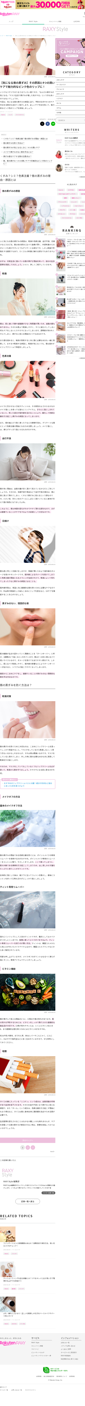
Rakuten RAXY (10, 14)
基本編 (13, 1289)
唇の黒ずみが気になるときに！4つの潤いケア (21, 147)
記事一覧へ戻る (27, 1201)
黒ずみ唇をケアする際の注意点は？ (17, 156)
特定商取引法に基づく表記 (69, 1359)
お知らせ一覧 (65, 1342)
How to (3, 114)
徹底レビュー (76, 198)
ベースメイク (9, 111)
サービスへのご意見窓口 (69, 1352)
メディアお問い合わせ (68, 1346)
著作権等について (61, 1376)
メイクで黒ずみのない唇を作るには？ (18, 152)
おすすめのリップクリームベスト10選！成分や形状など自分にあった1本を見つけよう (28, 784)
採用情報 (72, 1376)
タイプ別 (79, 218)
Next (52, 1151)
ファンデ (14, 1253)
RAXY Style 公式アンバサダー (67, 194)
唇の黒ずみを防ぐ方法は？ (14, 143)
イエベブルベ (78, 206)
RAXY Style (33, 21)
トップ (11, 21)
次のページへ (27, 1140)
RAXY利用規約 (66, 1356)
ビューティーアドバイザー (40, 1356)
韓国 (65, 198)
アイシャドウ (62, 202)
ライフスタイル (20, 114)
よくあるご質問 (66, 1349)
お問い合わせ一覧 (16, 1390)
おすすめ (14, 1324)
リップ (10, 114)
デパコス (72, 214)
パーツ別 (22, 1324)
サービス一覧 (4, 1390)
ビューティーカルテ (37, 1352)
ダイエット (61, 214)
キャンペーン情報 (55, 21)
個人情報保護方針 (49, 1376)
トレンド (74, 202)
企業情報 (38, 1376)
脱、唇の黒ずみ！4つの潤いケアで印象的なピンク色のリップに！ (27, 162)
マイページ (35, 1349)
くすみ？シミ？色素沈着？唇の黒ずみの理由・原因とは (25, 138)
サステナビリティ (30, 1390)
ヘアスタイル (65, 206)
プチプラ (62, 210)
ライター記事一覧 (48, 1193)
